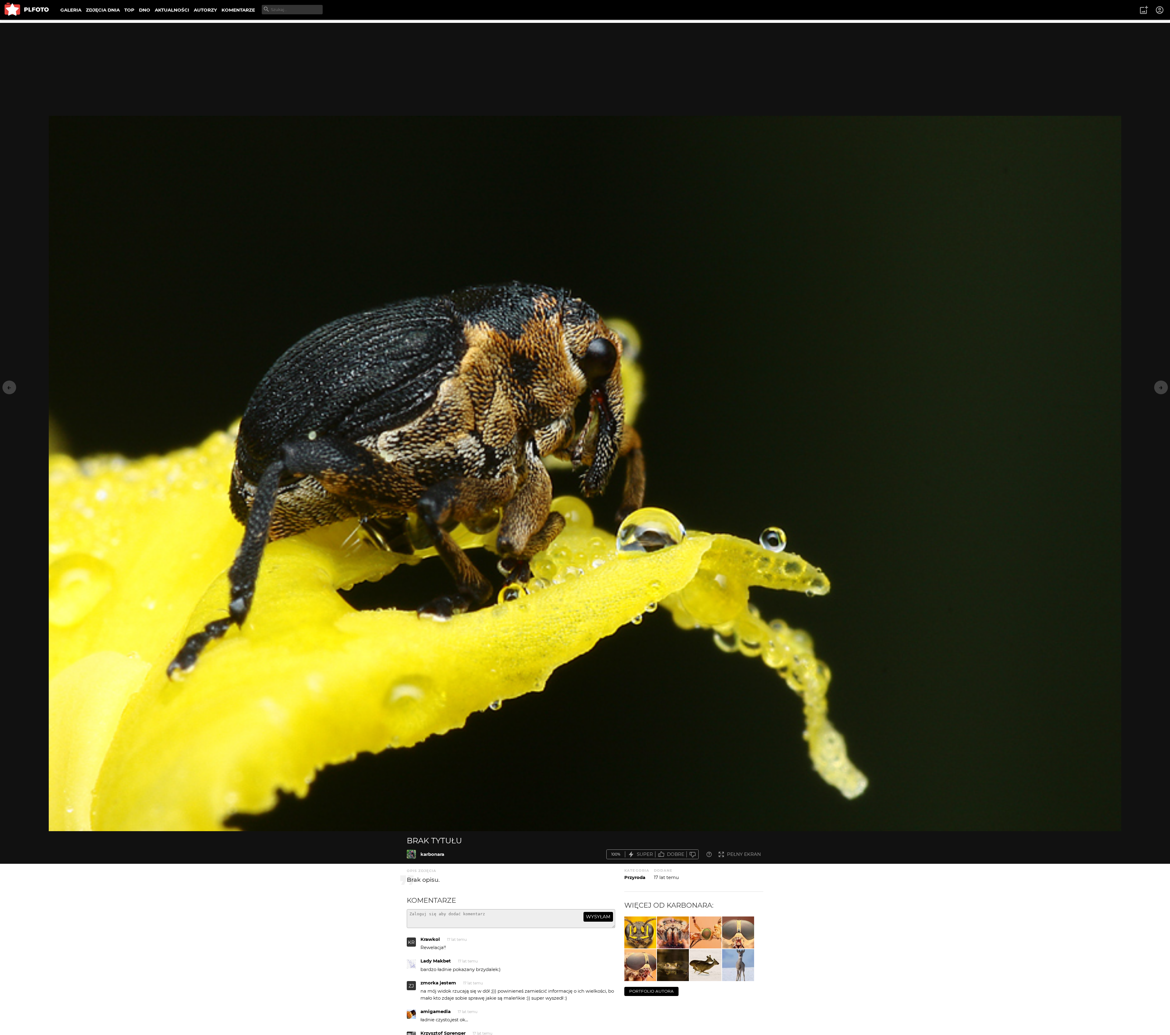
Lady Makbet (435, 961)
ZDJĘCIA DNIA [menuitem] (103, 10)
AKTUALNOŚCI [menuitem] (172, 10)
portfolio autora (651, 991)
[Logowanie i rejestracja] (1160, 10)
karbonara (432, 854)
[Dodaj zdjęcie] (1144, 10)
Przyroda (634, 877)
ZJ (411, 986)
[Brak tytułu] (411, 854)
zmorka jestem (438, 983)
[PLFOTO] (26, 9)
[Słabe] (692, 854)
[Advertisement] (585, 65)
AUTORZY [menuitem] (205, 10)
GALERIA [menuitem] (70, 10)
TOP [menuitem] (129, 10)
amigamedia (435, 1011)
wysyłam (598, 917)
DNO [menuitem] (144, 10)
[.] (640, 932)
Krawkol (430, 939)
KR (411, 942)
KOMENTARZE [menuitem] (238, 10)
